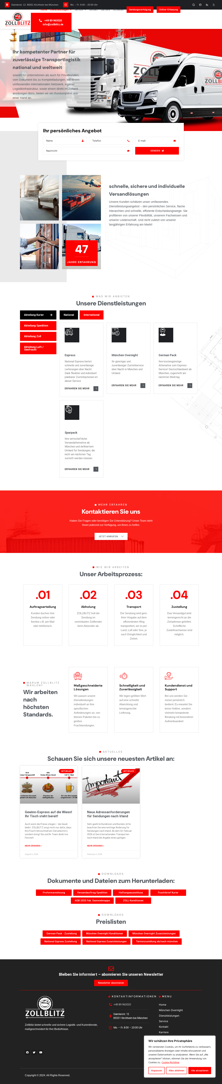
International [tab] (91, 314)
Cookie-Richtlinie (170, 1062)
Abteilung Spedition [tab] (36, 325)
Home (44, 9)
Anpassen (156, 1070)
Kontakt (93, 9)
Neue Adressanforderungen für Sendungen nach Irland (108, 814)
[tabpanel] (129, 393)
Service (79, 9)
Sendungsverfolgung (140, 9)
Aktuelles (118, 9)
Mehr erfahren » (33, 846)
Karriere (105, 9)
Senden (155, 150)
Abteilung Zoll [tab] (32, 336)
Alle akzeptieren (199, 1070)
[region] (179, 1057)
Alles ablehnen (176, 1070)
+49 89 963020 (53, 20)
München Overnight (171, 1010)
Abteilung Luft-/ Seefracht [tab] (34, 348)
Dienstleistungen (59, 9)
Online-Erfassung (168, 9)
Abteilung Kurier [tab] (34, 314)
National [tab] (69, 314)
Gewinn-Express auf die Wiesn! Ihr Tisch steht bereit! (48, 814)
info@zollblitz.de (53, 24)
